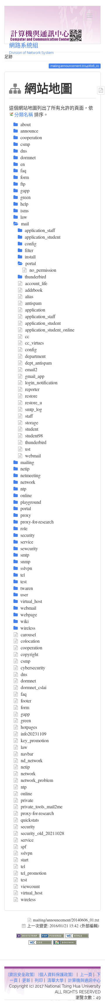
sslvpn (26, 853)
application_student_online (49, 330)
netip (25, 767)
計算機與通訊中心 (84, 980)
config (31, 349)
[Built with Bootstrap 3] (28, 935)
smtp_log (33, 409)
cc (27, 336)
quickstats (30, 820)
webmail (33, 455)
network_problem (37, 780)
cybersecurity (33, 667)
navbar (27, 754)
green (26, 720)
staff (29, 416)
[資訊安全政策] (21, 974)
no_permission (42, 270)
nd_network (32, 760)
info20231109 (33, 734)
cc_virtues (34, 343)
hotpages (29, 727)
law (24, 747)
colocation (30, 641)
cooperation (31, 647)
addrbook (34, 290)
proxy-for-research (37, 813)
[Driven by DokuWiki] (64, 942)
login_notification (41, 382)
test (24, 879)
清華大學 (55, 980)
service (27, 840)
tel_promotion (33, 873)
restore (31, 396)
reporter (32, 389)
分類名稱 (23, 114)
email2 (31, 369)
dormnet (28, 681)
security (28, 826)
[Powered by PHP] (53, 935)
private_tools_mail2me (41, 806)
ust (27, 449)
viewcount (30, 886)
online (26, 793)
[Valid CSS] (41, 942)
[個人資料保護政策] (55, 974)
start (24, 859)
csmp (25, 661)
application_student (43, 323)
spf (23, 846)
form (25, 707)
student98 (34, 435)
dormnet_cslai (33, 687)
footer (26, 701)
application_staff (40, 316)
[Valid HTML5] (77, 935)
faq (24, 694)
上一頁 (86, 974)
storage (31, 422)
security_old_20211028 (42, 833)
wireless (28, 899)
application (35, 310)
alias (29, 296)
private (27, 800)
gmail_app (34, 376)
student (31, 429)
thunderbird (35, 442)
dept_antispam (38, 363)
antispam (33, 303)
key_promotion (35, 740)
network (28, 773)
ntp (24, 787)
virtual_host (31, 893)
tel (23, 866)
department (35, 356)
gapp (25, 714)
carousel (28, 634)
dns (24, 674)
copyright (29, 654)
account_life (36, 283)
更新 (26, 980)
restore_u (33, 402)
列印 (39, 980)
